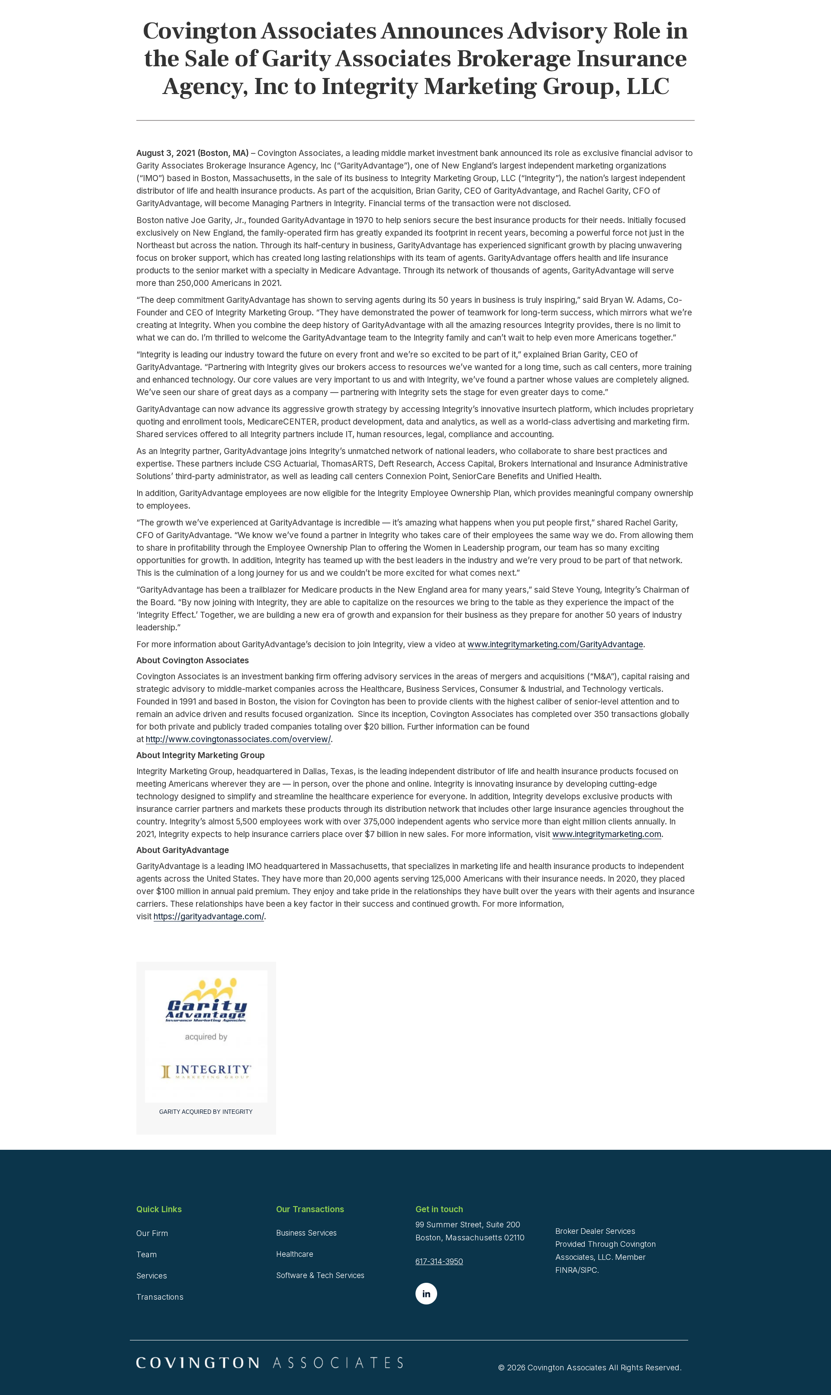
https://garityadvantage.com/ (209, 916)
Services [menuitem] (151, 1275)
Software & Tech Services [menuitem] (320, 1275)
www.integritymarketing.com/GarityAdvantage (555, 644)
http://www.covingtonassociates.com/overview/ (238, 739)
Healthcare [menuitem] (294, 1254)
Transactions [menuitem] (160, 1296)
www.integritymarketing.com (606, 834)
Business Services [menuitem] (306, 1233)
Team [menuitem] (146, 1254)
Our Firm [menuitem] (152, 1233)
